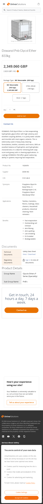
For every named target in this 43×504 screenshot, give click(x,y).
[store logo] (16, 4)
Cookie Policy (30, 483)
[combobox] (21, 10)
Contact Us (8, 124)
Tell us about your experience (21, 402)
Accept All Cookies (21, 498)
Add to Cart (21, 116)
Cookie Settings (21, 492)
